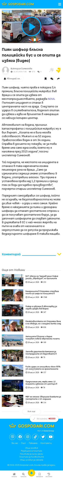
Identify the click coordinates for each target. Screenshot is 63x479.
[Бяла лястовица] (51, 70)
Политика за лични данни (31, 454)
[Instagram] (28, 437)
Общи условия (31, 448)
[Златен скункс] (58, 70)
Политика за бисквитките (31, 457)
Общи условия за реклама (31, 460)
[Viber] (12, 437)
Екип (23, 443)
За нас (14, 443)
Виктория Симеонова (21, 68)
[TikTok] (35, 437)
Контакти (46, 443)
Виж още (31, 411)
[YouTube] (51, 437)
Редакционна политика (31, 451)
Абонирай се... (14, 78)
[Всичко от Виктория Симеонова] (5, 70)
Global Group (48, 431)
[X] (43, 437)
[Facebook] (20, 437)
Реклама (33, 443)
